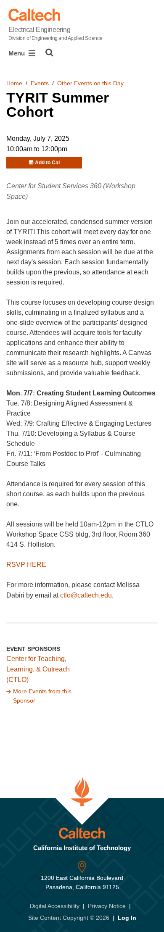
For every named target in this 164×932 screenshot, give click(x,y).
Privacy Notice (107, 906)
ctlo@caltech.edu (86, 595)
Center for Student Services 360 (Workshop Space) (70, 191)
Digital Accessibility (54, 906)
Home (14, 83)
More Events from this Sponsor (42, 696)
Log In (127, 917)
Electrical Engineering (55, 33)
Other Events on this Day (90, 83)
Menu (17, 53)
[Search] (49, 52)
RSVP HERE (26, 564)
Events (40, 83)
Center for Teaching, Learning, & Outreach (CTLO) (38, 669)
